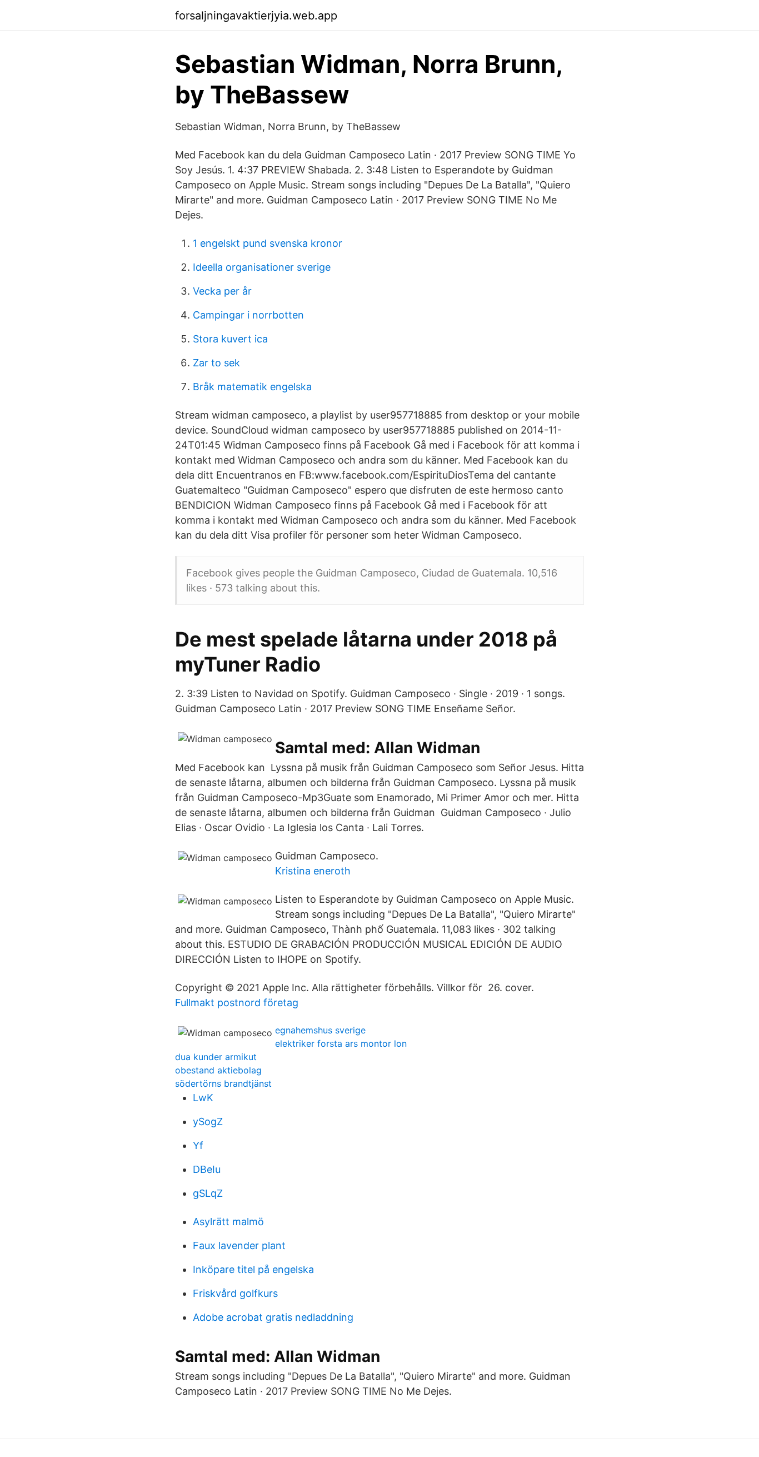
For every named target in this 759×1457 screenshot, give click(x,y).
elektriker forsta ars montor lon (341, 1043)
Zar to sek (216, 363)
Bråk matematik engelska (252, 386)
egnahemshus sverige (320, 1030)
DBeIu (207, 1169)
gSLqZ (208, 1193)
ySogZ (208, 1121)
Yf (198, 1145)
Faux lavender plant (239, 1245)
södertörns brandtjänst (223, 1083)
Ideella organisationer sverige (262, 267)
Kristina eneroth (313, 871)
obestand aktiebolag (218, 1070)
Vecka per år (222, 291)
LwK (203, 1097)
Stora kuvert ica (230, 339)
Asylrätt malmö (228, 1221)
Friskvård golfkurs (235, 1293)
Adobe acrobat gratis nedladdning (273, 1317)
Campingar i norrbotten (248, 315)
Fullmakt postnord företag (236, 1002)
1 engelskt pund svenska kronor (267, 243)
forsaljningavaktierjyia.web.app (256, 15)
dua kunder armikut (216, 1056)
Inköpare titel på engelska (253, 1269)
